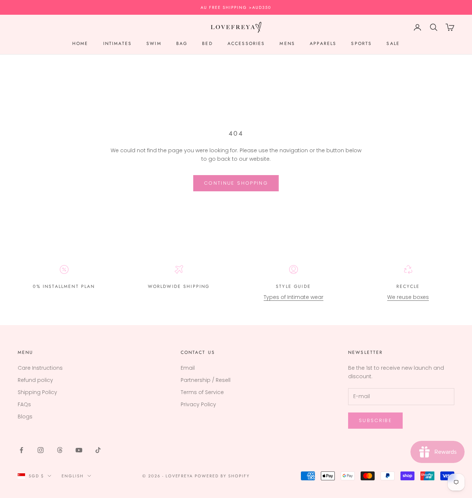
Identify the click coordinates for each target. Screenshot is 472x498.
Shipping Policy (37, 392)
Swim (154, 44)
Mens (287, 44)
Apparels (323, 44)
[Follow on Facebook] (21, 450)
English (73, 476)
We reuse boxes (408, 297)
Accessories (246, 44)
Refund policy (35, 380)
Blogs (25, 416)
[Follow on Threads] (59, 450)
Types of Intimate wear (293, 297)
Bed (207, 44)
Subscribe (375, 420)
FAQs (24, 404)
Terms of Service (202, 392)
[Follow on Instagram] (40, 450)
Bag (181, 44)
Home (80, 44)
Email (188, 368)
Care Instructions (40, 368)
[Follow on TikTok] (98, 450)
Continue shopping (236, 183)
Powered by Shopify (222, 476)
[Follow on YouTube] (79, 450)
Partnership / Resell (205, 380)
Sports (361, 44)
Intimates (117, 44)
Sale (393, 44)
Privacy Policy (198, 404)
